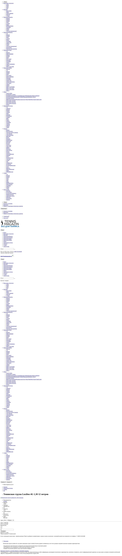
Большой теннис (10, 98)
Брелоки (8, 190)
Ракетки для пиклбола (11, 48)
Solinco (8, 121)
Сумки (7, 15)
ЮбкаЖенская (9, 171)
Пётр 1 (7, 90)
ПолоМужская (9, 157)
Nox (7, 8)
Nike (7, 180)
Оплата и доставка (7, 203)
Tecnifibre (8, 27)
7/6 (7, 33)
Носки (7, 151)
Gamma (8, 112)
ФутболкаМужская (10, 165)
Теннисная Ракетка (8, 17)
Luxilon (8, 117)
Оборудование (9, 13)
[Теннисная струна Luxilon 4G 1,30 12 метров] (12, 497)
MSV (7, 118)
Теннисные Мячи (7, 67)
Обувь (4, 92)
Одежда (5, 128)
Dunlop (8, 21)
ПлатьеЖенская (10, 154)
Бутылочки (9, 192)
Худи (7, 166)
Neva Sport (8, 59)
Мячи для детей (10, 66)
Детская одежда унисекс (12, 132)
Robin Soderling (10, 76)
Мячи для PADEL (10, 86)
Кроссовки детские (10, 100)
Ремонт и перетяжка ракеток (22, 550)
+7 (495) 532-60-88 (17, 251)
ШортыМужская (10, 169)
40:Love (8, 69)
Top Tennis (8, 83)
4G (4, 490)
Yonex (7, 29)
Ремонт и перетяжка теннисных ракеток (13, 206)
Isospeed (8, 114)
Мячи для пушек (10, 89)
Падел (7, 104)
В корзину (3, 531)
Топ (7, 161)
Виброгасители (10, 194)
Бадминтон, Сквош (10, 94)
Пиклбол (5, 9)
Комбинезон (9, 140)
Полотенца (9, 198)
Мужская (8, 149)
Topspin (8, 124)
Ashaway (8, 108)
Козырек (8, 138)
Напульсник (9, 150)
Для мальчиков (9, 135)
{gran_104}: (3, 520)
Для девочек (9, 133)
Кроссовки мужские (11, 103)
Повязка (8, 155)
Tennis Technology (10, 64)
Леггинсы (8, 145)
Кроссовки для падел (8, 3)
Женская (8, 136)
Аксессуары (9, 93)
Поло (7, 156)
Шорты (8, 168)
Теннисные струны (8, 105)
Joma (7, 7)
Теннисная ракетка (7, 32)
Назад (5, 1)
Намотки (8, 197)
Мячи (7, 12)
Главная (5, 487)
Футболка (8, 164)
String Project (9, 184)
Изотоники (9, 47)
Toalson (8, 123)
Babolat (8, 18)
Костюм (8, 142)
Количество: (3, 525)
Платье (8, 152)
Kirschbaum (9, 116)
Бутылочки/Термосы (11, 193)
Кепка (7, 137)
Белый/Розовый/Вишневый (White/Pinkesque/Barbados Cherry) (21, 97)
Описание (5, 541)
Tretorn (7, 84)
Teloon (7, 62)
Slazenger (8, 60)
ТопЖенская (9, 163)
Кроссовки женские (11, 102)
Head (7, 5)
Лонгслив (8, 146)
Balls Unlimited (9, 54)
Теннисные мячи (7, 50)
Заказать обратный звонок (7, 252)
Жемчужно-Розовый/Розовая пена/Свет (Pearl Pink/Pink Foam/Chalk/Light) (24, 99)
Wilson (7, 28)
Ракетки (8, 14)
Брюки (7, 130)
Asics (7, 4)
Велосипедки (9, 131)
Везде (4, 232)
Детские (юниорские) (11, 31)
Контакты (5, 204)
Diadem (8, 19)
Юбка (7, 170)
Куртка (8, 144)
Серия (7, 160)
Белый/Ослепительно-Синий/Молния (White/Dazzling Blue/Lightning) (22, 95)
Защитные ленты (10, 195)
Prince (7, 24)
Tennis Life (8, 42)
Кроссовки (8, 10)
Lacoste (8, 23)
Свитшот (8, 159)
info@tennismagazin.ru (6, 256)
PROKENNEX (9, 26)
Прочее (8, 199)
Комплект (8, 141)
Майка (7, 147)
